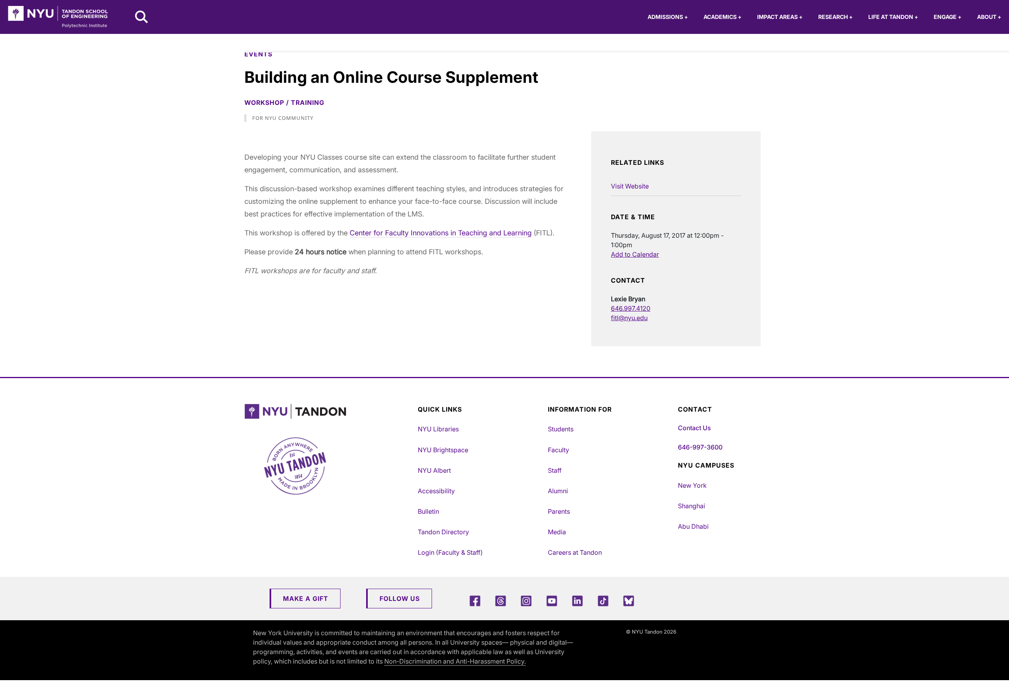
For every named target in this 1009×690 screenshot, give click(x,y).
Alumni (558, 491)
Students (560, 429)
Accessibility (436, 491)
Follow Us (400, 598)
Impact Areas (779, 16)
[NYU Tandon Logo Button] (329, 411)
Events (258, 54)
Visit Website (630, 186)
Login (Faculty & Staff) (450, 552)
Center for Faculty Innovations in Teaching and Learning (441, 233)
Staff (555, 470)
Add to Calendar (635, 254)
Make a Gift (305, 598)
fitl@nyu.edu (629, 318)
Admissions (668, 16)
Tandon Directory (443, 532)
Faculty (558, 450)
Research (835, 16)
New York (692, 485)
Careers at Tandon (575, 552)
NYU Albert (434, 470)
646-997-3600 (700, 447)
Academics (722, 16)
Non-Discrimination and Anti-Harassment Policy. (455, 661)
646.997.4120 (630, 308)
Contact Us (694, 428)
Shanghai (691, 506)
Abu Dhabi (693, 526)
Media (557, 532)
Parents (559, 511)
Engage (947, 16)
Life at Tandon (893, 16)
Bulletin (428, 511)
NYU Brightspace (443, 450)
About (989, 16)
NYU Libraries (438, 429)
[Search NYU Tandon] (142, 18)
